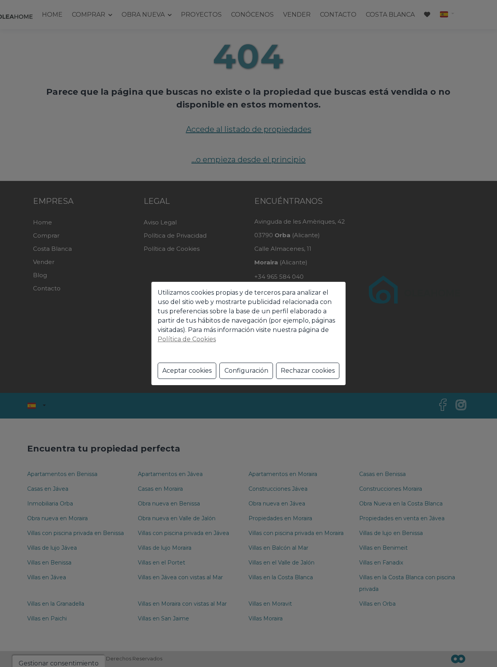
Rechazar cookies (308, 370)
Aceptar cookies (187, 370)
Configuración (246, 370)
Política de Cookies (187, 339)
